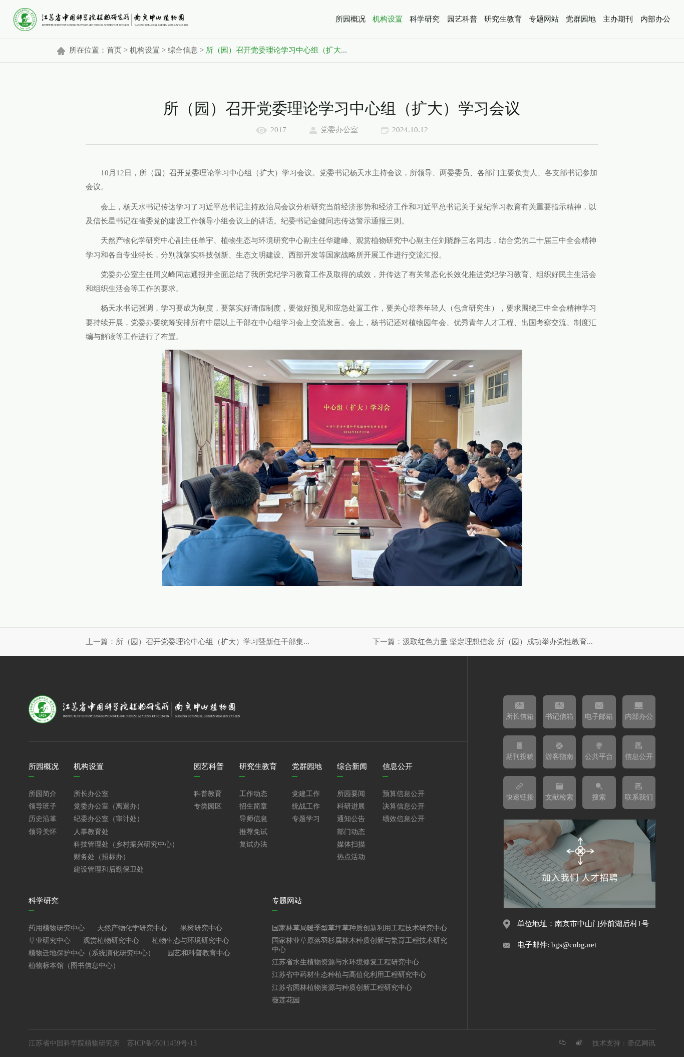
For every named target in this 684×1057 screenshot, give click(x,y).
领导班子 (43, 806)
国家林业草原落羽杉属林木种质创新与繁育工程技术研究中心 (359, 945)
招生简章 (253, 806)
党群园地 (581, 20)
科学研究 (425, 20)
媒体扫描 (351, 844)
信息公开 (398, 767)
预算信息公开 (404, 794)
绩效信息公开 (404, 819)
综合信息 (183, 51)
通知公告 (351, 819)
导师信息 (253, 819)
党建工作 (306, 794)
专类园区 (208, 806)
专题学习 (306, 819)
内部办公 (655, 20)
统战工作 (306, 806)
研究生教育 (503, 20)
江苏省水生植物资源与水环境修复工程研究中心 (345, 962)
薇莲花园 (286, 1000)
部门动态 (351, 832)
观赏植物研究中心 (111, 940)
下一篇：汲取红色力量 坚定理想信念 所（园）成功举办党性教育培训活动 (485, 642)
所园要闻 (351, 794)
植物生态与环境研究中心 (190, 940)
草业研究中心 (50, 940)
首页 (114, 51)
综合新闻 (352, 767)
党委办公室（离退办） (109, 806)
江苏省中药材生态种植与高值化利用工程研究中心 (349, 974)
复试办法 (253, 844)
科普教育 (208, 794)
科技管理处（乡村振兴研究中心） (126, 844)
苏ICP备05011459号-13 (162, 1043)
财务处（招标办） (102, 857)
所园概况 (350, 20)
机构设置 (388, 20)
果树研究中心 (201, 928)
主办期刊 (618, 20)
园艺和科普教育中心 (198, 953)
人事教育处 (91, 832)
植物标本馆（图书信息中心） (74, 965)
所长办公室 (91, 794)
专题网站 (544, 20)
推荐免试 (253, 832)
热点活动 (351, 857)
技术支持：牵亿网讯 (623, 1043)
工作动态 (253, 794)
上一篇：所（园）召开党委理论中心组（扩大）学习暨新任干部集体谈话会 (198, 642)
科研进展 (351, 806)
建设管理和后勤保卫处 (109, 869)
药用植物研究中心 (57, 928)
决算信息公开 (404, 806)
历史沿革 (43, 819)
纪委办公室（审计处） (109, 819)
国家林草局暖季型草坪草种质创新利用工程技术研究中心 (359, 928)
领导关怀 (43, 832)
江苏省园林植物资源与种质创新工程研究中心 (342, 987)
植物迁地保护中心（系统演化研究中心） (92, 953)
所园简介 (43, 794)
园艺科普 (462, 20)
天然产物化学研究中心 (132, 928)
